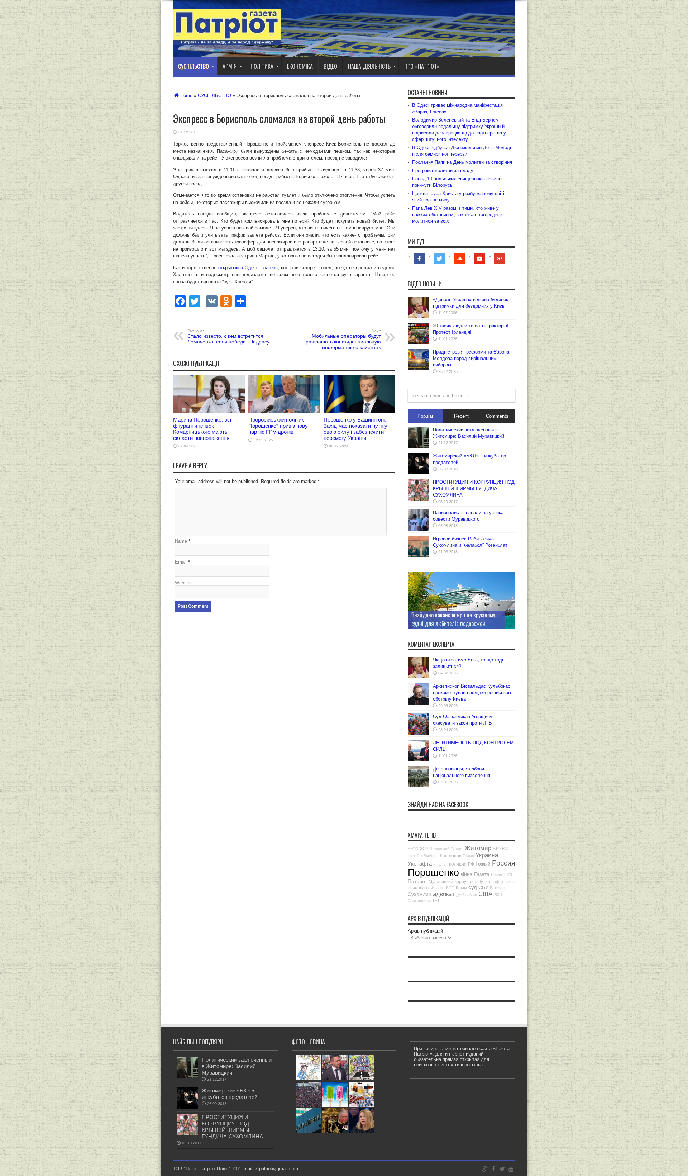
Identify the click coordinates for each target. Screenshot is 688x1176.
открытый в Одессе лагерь (248, 267)
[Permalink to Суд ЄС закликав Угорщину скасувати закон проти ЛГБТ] (418, 733)
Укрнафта (420, 863)
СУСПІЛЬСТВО (193, 66)
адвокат (444, 894)
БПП (450, 888)
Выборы (431, 856)
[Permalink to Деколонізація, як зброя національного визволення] (418, 785)
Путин (484, 881)
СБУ (483, 887)
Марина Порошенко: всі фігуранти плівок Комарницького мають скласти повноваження (202, 429)
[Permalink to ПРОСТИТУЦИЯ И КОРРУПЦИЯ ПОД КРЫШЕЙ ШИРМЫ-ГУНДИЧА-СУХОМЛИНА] (418, 499)
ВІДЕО (330, 66)
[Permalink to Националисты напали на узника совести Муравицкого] (418, 529)
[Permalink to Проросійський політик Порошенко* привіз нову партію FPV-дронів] (284, 411)
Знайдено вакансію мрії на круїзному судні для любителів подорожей (453, 619)
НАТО (413, 849)
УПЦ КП (440, 864)
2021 (498, 894)
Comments (497, 416)
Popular (425, 416)
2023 (507, 874)
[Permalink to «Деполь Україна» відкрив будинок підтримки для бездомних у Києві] (418, 316)
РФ (471, 864)
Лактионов (450, 855)
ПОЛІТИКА (261, 66)
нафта (497, 881)
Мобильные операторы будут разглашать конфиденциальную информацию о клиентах (343, 339)
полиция (458, 864)
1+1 (436, 900)
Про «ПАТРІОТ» (422, 66)
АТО (497, 848)
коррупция (465, 881)
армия (471, 894)
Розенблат (418, 887)
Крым (461, 887)
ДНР (460, 894)
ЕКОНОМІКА (300, 66)
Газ (419, 856)
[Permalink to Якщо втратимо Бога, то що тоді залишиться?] (418, 676)
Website (183, 582)
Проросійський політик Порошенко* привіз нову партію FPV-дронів (278, 426)
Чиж (411, 856)
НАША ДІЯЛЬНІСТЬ (369, 66)
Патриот (417, 881)
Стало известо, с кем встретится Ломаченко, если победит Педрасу (228, 337)
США (485, 894)
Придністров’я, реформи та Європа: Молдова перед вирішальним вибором (472, 358)
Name (181, 541)
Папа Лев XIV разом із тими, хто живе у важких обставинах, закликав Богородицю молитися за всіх (458, 214)
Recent (461, 416)
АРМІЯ (230, 66)
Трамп (468, 856)
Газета (481, 874)
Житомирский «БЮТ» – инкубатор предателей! (230, 1093)
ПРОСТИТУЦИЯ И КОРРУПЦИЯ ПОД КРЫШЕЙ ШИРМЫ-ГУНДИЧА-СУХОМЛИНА (474, 488)
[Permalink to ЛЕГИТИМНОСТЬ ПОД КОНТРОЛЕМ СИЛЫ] (418, 759)
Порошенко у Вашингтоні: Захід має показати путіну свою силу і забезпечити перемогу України (355, 429)
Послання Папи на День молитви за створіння (462, 162)
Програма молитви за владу (442, 170)
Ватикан (497, 888)
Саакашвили (419, 900)
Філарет (438, 888)
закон (510, 881)
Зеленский (439, 849)
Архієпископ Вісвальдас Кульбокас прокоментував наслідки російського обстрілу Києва (472, 692)
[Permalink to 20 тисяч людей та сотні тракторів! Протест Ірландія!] (418, 342)
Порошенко (433, 872)
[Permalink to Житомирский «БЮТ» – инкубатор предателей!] (418, 472)
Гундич (457, 849)
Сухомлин (419, 894)
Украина (487, 855)
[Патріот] (227, 39)
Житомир (478, 848)
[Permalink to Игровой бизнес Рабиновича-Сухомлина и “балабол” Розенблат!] (418, 555)
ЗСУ (424, 848)
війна (466, 874)
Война (496, 874)
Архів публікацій (425, 931)
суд (472, 887)
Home (186, 95)
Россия (503, 863)
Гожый (483, 864)
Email (181, 562)
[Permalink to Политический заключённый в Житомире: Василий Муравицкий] (418, 446)
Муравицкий (441, 881)
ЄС (505, 848)
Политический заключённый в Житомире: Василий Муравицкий (237, 1066)
